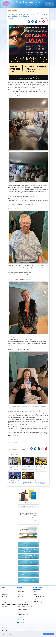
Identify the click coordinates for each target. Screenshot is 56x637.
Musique (35, 593)
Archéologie (36, 597)
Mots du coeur (21, 617)
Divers (3, 607)
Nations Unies (21, 591)
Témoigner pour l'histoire (23, 614)
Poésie (35, 599)
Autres (3, 597)
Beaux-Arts (36, 601)
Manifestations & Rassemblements (9, 604)
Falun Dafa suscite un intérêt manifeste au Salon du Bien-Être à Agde (40, 468)
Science (35, 594)
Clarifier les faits (5, 602)
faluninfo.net (4, 628)
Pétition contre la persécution (24, 597)
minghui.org (4, 630)
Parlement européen (22, 589)
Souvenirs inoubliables (22, 611)
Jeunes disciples (21, 619)
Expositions (4, 606)
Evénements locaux (12, 10)
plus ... (20, 522)
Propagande (4, 596)
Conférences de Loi (22, 616)
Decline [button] (39, 634)
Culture (35, 591)
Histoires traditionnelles (39, 596)
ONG (19, 593)
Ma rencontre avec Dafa (22, 602)
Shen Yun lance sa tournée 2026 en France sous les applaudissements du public (27, 482)
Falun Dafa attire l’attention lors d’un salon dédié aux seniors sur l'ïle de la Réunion (41, 482)
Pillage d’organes (5, 594)
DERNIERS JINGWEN (23, 510)
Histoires (19, 612)
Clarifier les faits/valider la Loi (24, 609)
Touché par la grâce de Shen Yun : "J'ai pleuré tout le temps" (14, 482)
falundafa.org (4, 627)
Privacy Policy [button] (9, 634)
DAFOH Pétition (21, 596)
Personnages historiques (39, 602)
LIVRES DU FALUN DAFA (32, 502)
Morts (3, 593)
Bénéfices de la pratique (23, 604)
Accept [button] (48, 634)
